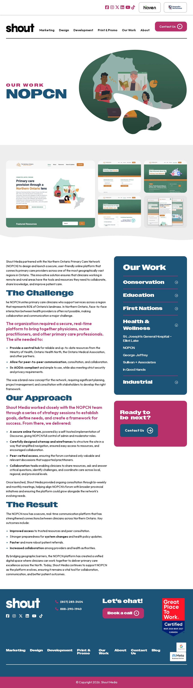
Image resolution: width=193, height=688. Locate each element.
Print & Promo (107, 30)
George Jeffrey (135, 355)
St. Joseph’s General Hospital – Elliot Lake (147, 338)
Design (64, 30)
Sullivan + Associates (139, 362)
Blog (156, 650)
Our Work (129, 30)
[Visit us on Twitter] (117, 7)
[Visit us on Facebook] (107, 7)
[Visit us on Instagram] (112, 7)
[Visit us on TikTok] (133, 7)
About (145, 30)
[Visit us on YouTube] (128, 7)
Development (83, 30)
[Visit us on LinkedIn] (122, 7)
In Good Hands (134, 369)
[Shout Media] (20, 31)
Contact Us (167, 26)
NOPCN (129, 348)
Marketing (46, 30)
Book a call (119, 613)
